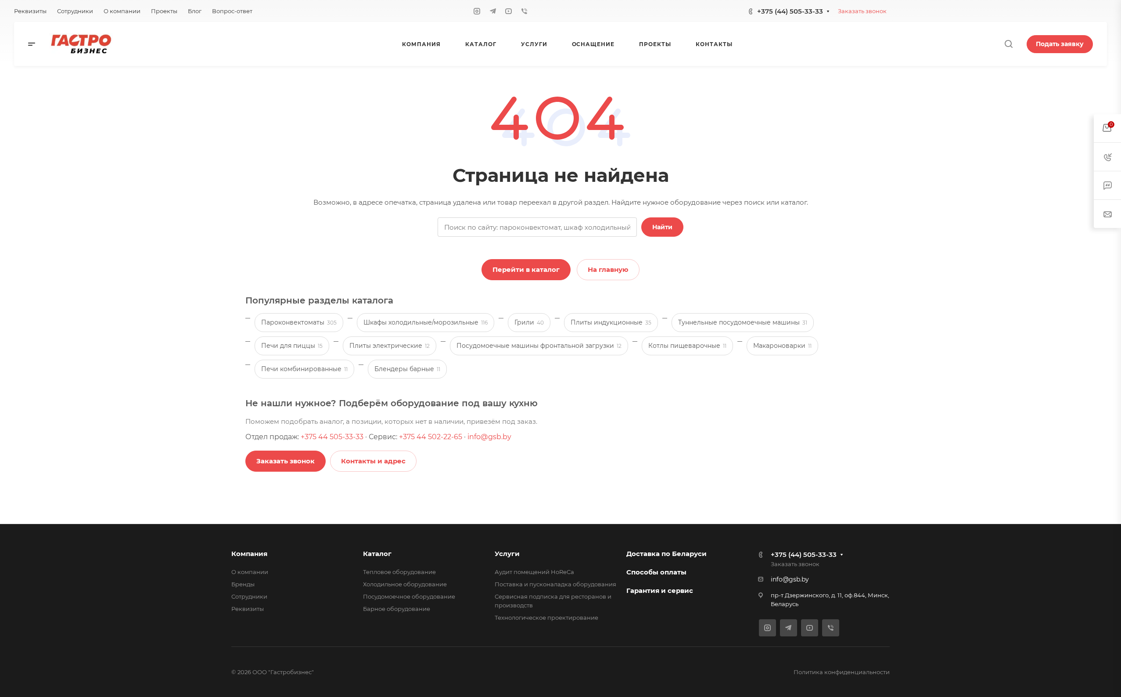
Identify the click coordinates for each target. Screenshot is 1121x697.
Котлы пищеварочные (687, 346)
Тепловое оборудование (399, 571)
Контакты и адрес (373, 461)
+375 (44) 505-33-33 (790, 11)
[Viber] (524, 11)
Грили (529, 322)
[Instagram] (477, 11)
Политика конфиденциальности (842, 671)
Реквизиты (247, 608)
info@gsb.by (489, 437)
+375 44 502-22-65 (430, 437)
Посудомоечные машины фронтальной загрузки (539, 346)
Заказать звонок (862, 10)
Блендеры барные (407, 369)
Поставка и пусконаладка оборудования (555, 584)
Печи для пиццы (292, 346)
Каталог (377, 553)
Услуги (507, 553)
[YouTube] (508, 11)
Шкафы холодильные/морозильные (425, 322)
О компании (249, 571)
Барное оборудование (396, 608)
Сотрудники (249, 596)
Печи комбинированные (304, 369)
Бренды (243, 584)
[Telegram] (493, 11)
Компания (249, 553)
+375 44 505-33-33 (332, 437)
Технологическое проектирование (546, 617)
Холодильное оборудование (405, 584)
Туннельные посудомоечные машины (742, 322)
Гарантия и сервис (659, 590)
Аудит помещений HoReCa (534, 571)
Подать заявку (1060, 44)
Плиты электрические (389, 346)
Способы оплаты (656, 572)
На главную (608, 269)
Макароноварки (782, 346)
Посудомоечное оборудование (409, 596)
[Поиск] (1008, 44)
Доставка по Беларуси (666, 553)
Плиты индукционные (611, 322)
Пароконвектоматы (299, 322)
